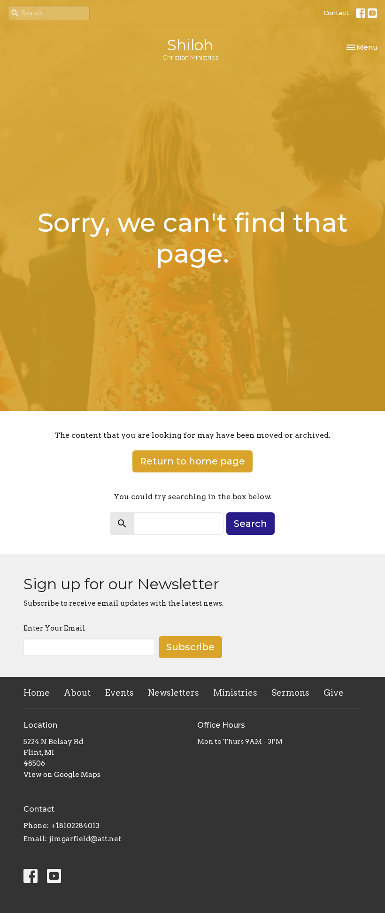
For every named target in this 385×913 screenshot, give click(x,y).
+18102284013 (75, 826)
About (77, 693)
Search (250, 523)
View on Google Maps (61, 774)
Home (36, 693)
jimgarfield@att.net (85, 839)
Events (119, 693)
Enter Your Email (54, 628)
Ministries (235, 693)
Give (333, 693)
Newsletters (173, 693)
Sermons (290, 693)
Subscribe (190, 647)
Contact (336, 12)
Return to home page (192, 461)
